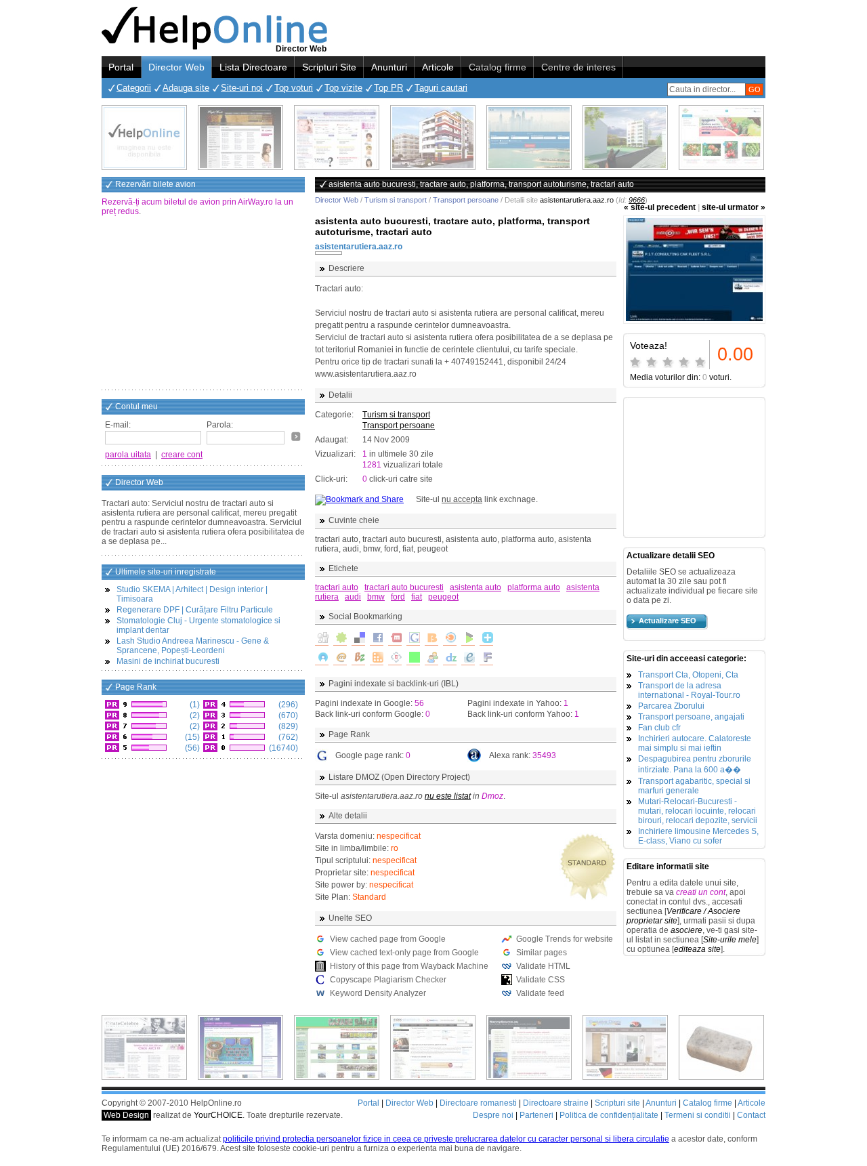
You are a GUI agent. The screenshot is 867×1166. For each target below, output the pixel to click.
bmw (376, 597)
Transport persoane (466, 200)
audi (353, 597)
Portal (120, 67)
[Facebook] (376, 639)
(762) (287, 737)
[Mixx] (395, 639)
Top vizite (343, 88)
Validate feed (540, 993)
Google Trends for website (564, 939)
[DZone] (450, 658)
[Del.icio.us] (358, 639)
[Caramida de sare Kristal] (721, 1047)
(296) (287, 704)
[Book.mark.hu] (340, 658)
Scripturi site (617, 1103)
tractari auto (336, 587)
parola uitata (128, 454)
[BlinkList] (450, 639)
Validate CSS (540, 979)
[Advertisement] (203, 304)
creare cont (182, 454)
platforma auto (533, 587)
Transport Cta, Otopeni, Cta (688, 675)
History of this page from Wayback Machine (409, 966)
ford (398, 597)
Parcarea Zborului (671, 706)
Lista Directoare (253, 67)
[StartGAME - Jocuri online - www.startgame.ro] (240, 1047)
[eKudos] (468, 658)
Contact (751, 1115)
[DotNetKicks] (431, 658)
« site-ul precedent (660, 207)
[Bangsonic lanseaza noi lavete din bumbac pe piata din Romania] (144, 137)
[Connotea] (395, 658)
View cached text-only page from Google (404, 952)
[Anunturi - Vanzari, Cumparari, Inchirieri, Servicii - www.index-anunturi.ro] (432, 1047)
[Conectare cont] (296, 436)
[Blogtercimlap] (486, 639)
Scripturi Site (329, 67)
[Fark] (486, 658)
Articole (438, 67)
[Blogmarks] (468, 639)
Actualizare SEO (667, 621)
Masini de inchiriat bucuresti (168, 661)
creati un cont (700, 892)
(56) (191, 748)
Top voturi (293, 88)
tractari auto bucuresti (404, 587)
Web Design (126, 1115)
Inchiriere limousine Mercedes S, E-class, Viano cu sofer (698, 836)
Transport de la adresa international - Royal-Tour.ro (689, 690)
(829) (287, 726)
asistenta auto (475, 587)
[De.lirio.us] (413, 658)
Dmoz (492, 796)
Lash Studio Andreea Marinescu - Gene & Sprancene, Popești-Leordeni (193, 645)
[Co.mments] (376, 658)
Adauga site (186, 88)
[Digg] (322, 639)
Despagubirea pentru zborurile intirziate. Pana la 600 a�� (694, 764)
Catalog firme (497, 67)
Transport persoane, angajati (691, 717)
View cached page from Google (388, 939)
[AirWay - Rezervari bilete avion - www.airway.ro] (529, 137)
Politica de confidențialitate (608, 1115)
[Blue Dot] (322, 658)
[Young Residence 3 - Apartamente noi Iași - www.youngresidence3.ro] (625, 137)
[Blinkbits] (431, 639)
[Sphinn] (340, 639)
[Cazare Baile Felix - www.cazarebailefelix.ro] (336, 1047)
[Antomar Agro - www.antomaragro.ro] (721, 137)
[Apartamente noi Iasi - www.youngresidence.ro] (432, 137)
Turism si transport (395, 200)
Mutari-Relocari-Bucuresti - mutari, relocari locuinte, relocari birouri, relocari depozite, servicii (697, 811)
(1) (194, 704)
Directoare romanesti (478, 1103)
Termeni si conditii (697, 1115)
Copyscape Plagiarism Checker (388, 979)
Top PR (388, 88)
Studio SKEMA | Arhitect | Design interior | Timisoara (192, 594)
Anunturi (389, 67)
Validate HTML (543, 966)
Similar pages (541, 952)
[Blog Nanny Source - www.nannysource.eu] (529, 1047)
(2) (194, 715)
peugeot (443, 597)
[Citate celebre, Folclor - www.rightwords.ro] (240, 137)
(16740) (282, 748)
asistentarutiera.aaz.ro (358, 246)
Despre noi (493, 1115)
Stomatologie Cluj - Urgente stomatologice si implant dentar (198, 625)
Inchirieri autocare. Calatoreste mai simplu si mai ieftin (694, 743)
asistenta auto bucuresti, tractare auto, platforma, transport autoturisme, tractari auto (452, 226)
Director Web (176, 67)
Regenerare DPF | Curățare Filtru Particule (195, 610)
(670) (287, 715)
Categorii (134, 88)
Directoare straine (556, 1103)
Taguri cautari (441, 88)
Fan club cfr (659, 727)
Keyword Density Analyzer (378, 993)
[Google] (413, 639)
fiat (416, 597)
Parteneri (536, 1115)
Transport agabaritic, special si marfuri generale (694, 785)
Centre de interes (578, 67)
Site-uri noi (242, 88)
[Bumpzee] (358, 658)
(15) (191, 737)
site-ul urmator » (733, 207)
